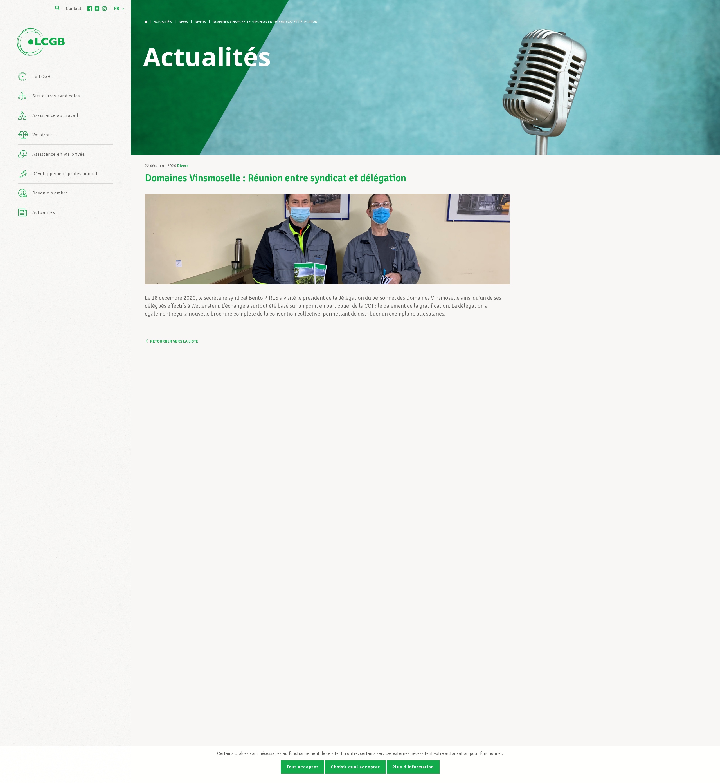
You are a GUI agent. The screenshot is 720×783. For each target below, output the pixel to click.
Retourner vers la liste (174, 341)
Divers (182, 165)
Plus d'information (413, 767)
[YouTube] (97, 8)
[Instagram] (104, 8)
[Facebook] (89, 8)
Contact (73, 8)
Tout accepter (302, 767)
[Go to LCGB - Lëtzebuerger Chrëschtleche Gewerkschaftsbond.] (146, 22)
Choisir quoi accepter (355, 767)
